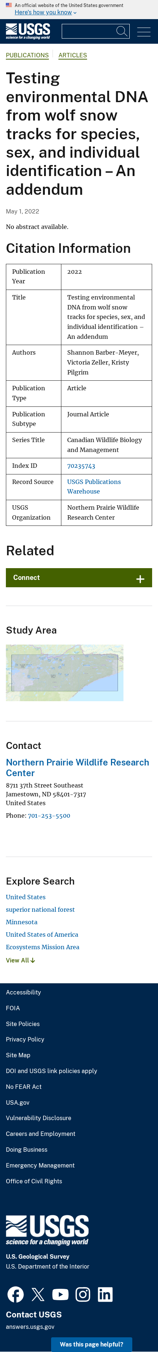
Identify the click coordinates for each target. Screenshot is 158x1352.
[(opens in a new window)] (15, 1293)
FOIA (13, 1008)
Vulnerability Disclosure (38, 1118)
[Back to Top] (131, 1325)
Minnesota (21, 922)
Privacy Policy (25, 1039)
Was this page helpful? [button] (91, 1344)
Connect (26, 577)
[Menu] (144, 32)
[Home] (28, 37)
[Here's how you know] (79, 9)
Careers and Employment (40, 1134)
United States (26, 897)
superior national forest (40, 909)
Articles (72, 55)
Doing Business (26, 1150)
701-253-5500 (49, 815)
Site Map (18, 1055)
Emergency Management (40, 1165)
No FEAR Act (24, 1087)
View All (18, 960)
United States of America (42, 934)
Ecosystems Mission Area (42, 947)
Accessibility (23, 992)
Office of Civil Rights (34, 1181)
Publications (27, 55)
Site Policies (23, 1024)
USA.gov (17, 1103)
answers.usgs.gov (30, 1326)
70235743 (81, 465)
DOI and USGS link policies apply (51, 1071)
